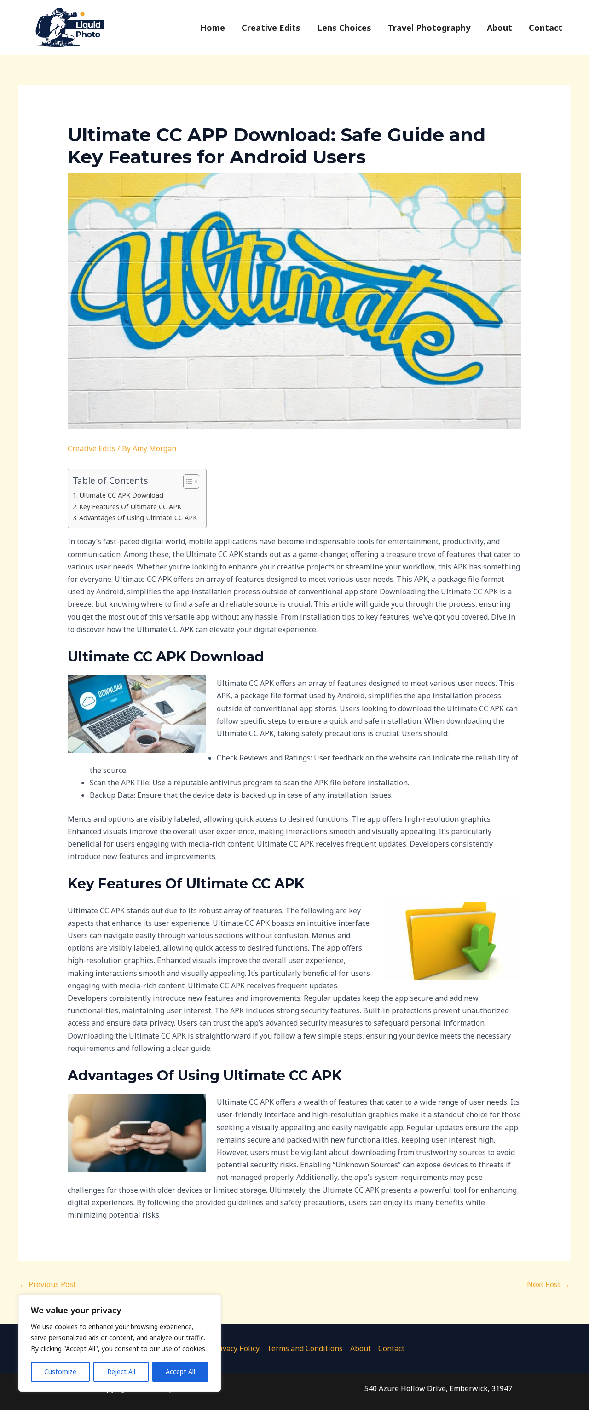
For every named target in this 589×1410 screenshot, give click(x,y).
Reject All (121, 1371)
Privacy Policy (236, 1348)
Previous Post (47, 1284)
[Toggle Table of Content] (186, 481)
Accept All (180, 1371)
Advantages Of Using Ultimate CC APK (138, 517)
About (360, 1348)
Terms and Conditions (305, 1348)
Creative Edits (91, 448)
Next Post (548, 1284)
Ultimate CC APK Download (121, 495)
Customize (60, 1371)
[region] (119, 1343)
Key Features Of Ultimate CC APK (130, 506)
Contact (391, 1348)
